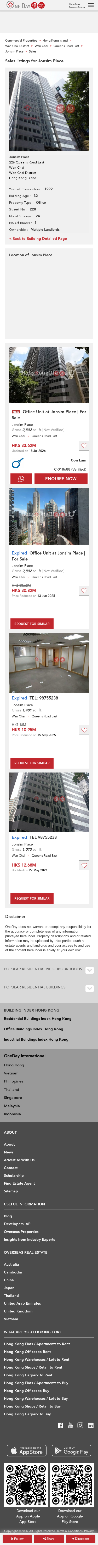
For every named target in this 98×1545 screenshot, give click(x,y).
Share (50, 1539)
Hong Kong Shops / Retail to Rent (33, 1367)
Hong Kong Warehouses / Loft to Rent (36, 1359)
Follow (18, 1539)
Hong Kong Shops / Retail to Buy (32, 1406)
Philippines (13, 1081)
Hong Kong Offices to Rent (27, 1351)
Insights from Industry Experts (29, 1239)
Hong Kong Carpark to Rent (28, 1375)
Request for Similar (32, 624)
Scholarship (14, 1175)
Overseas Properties (21, 1231)
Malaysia (12, 1105)
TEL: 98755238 (44, 698)
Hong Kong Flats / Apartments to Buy (36, 1383)
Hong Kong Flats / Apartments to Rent (37, 1344)
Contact (11, 1167)
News (8, 1152)
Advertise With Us (19, 1160)
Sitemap (11, 1191)
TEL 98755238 (43, 837)
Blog (8, 1216)
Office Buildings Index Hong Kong (33, 1029)
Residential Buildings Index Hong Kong (38, 1018)
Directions (81, 1539)
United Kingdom (18, 1311)
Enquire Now (61, 479)
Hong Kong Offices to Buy (26, 1390)
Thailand (11, 1089)
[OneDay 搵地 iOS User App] (26, 1450)
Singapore (13, 1097)
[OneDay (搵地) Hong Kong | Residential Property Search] (26, 5)
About (9, 1144)
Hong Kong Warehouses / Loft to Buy (36, 1398)
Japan (9, 1287)
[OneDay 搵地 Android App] (71, 1450)
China (9, 1280)
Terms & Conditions (70, 1531)
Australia (11, 1264)
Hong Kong (14, 1065)
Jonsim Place (22, 424)
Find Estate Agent (19, 1183)
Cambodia (13, 1272)
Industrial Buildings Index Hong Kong (36, 1039)
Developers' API (18, 1224)
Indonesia (12, 1114)
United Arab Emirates (22, 1303)
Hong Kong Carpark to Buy (27, 1414)
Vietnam (11, 1073)
